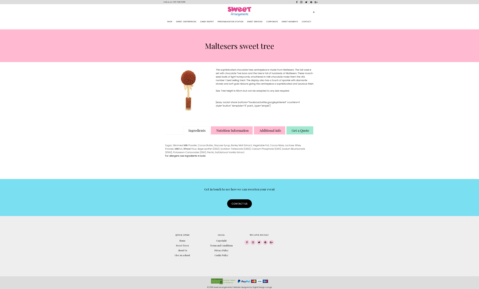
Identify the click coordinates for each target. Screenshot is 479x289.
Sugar (168, 145)
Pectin (210, 152)
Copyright (221, 240)
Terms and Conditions (221, 245)
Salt (217, 152)
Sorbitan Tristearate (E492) (236, 148)
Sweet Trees (182, 245)
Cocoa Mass (277, 145)
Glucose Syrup (222, 145)
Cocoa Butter (205, 145)
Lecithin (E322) (209, 148)
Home (182, 240)
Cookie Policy (221, 255)
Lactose (289, 145)
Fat (178, 148)
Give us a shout (182, 255)
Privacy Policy (221, 250)
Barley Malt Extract (241, 145)
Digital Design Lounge (262, 287)
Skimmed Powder (185, 145)
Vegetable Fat (261, 145)
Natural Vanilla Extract (232, 152)
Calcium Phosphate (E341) (266, 148)
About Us (182, 250)
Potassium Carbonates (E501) (189, 152)
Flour (190, 148)
